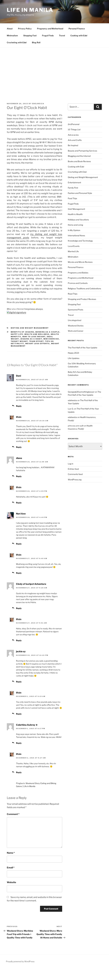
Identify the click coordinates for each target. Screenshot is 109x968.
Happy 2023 (73, 353)
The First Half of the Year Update (82, 347)
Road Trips (72, 294)
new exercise (51, 339)
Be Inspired (73, 145)
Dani (18, 375)
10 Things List (74, 129)
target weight (19, 341)
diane (19, 458)
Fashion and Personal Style (80, 193)
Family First (73, 188)
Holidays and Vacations (78, 219)
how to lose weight (34, 337)
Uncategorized (74, 320)
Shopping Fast (30, 35)
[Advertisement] (54, 69)
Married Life (73, 251)
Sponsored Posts (75, 309)
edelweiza (38, 104)
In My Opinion (74, 230)
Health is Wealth (75, 214)
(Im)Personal (73, 124)
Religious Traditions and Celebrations (84, 288)
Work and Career (75, 331)
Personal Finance (77, 28)
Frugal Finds (48, 35)
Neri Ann (21, 513)
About (10, 28)
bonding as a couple (47, 332)
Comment (13, 814)
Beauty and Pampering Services (82, 151)
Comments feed (75, 474)
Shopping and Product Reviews (82, 299)
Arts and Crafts (75, 140)
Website (11, 882)
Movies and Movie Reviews (80, 262)
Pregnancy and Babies (78, 272)
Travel (62, 35)
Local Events (73, 246)
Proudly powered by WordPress (20, 961)
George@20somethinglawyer (81, 392)
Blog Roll (36, 42)
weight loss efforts (37, 344)
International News (76, 235)
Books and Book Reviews (79, 161)
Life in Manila (30, 10)
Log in (70, 463)
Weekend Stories (75, 325)
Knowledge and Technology (80, 241)
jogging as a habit (31, 339)
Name (11, 852)
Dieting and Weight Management (30, 328)
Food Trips (72, 198)
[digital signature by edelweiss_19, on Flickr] (16, 312)
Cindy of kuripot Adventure (31, 584)
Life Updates (73, 358)
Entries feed (73, 469)
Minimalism (12, 35)
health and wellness (37, 334)
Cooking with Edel (78, 35)
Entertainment (74, 182)
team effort (36, 341)
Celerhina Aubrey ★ (27, 725)
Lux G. (71, 408)
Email (10, 867)
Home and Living (75, 225)
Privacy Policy (25, 28)
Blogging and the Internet (79, 156)
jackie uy (21, 651)
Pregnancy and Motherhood (50, 28)
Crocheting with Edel (17, 42)
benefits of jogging (22, 332)
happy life (17, 334)
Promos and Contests (78, 283)
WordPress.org (74, 479)
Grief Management (76, 209)
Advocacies (73, 135)
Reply (19, 406)
